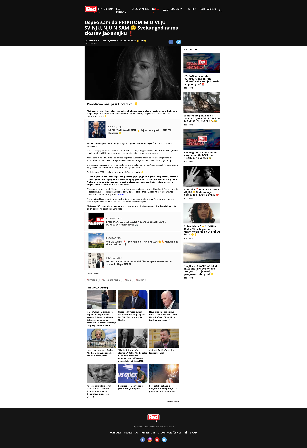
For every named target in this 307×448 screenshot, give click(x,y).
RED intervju (121, 10)
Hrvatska (91, 279)
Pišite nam (190, 432)
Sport (166, 10)
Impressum (148, 432)
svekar (140, 279)
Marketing (131, 432)
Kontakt (115, 432)
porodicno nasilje (110, 279)
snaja (127, 279)
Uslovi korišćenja (169, 432)
